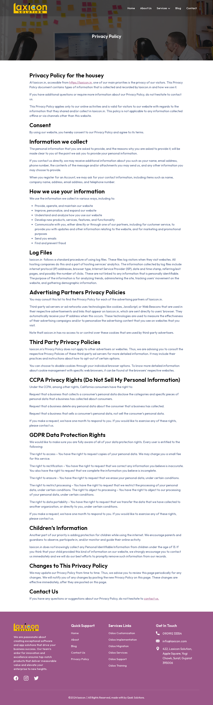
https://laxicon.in (80, 82)
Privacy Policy (80, 659)
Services (162, 8)
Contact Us (78, 652)
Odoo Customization (121, 633)
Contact (191, 8)
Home (131, 8)
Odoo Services (117, 652)
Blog (178, 8)
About (75, 639)
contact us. (151, 598)
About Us (145, 8)
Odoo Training (117, 665)
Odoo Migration (118, 646)
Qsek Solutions (135, 697)
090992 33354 (172, 633)
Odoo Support (117, 659)
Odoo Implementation (122, 639)
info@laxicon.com (175, 641)
